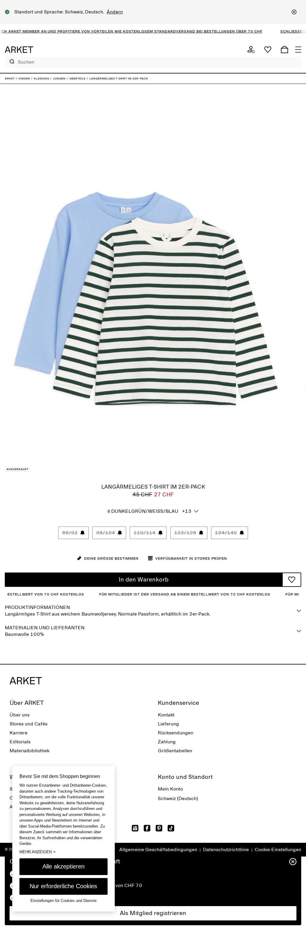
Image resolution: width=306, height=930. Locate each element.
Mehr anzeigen (37, 851)
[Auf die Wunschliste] (292, 579)
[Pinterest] (159, 828)
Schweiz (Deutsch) (178, 798)
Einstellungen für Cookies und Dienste (63, 900)
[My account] (251, 49)
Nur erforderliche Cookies (63, 886)
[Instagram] (135, 828)
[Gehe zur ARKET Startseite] (19, 49)
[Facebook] (147, 828)
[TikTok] (171, 828)
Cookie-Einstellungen (278, 849)
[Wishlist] (267, 49)
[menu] (298, 50)
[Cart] (284, 49)
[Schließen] (294, 12)
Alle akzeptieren (63, 866)
